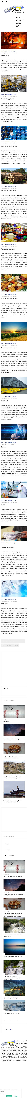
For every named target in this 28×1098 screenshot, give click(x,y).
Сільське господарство (9, 348)
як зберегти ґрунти (8, 1029)
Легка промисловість (8, 249)
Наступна (9, 645)
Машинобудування (7, 99)
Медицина (4, 603)
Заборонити (17, 1096)
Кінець (16, 645)
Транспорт (4, 400)
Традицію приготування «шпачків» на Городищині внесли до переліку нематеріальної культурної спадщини (13, 915)
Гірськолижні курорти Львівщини (11, 1019)
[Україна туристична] (14, 9)
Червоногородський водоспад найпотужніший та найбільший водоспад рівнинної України (13, 978)
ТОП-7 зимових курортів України (11, 1013)
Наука (3, 504)
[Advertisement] (14, 667)
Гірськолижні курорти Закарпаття (12, 998)
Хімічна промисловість (9, 146)
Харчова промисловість (9, 298)
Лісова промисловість (8, 190)
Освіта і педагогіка (7, 547)
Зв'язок (3, 447)
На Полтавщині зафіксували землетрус (13, 876)
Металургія (5, 55)
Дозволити (9, 1096)
